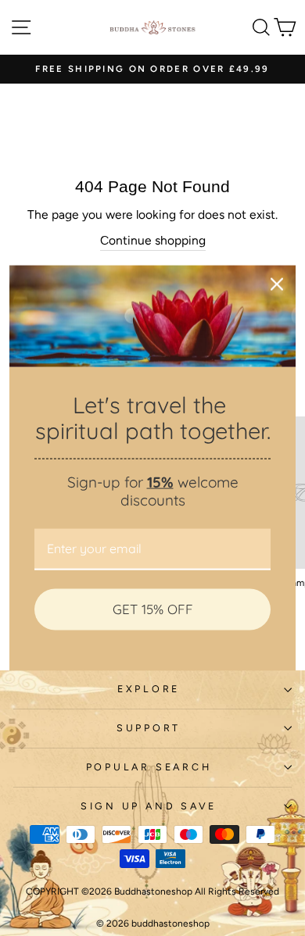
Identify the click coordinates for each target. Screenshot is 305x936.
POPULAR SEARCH (149, 767)
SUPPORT (149, 728)
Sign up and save (149, 806)
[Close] (277, 284)
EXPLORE (148, 689)
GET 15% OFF (153, 609)
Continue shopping (153, 240)
